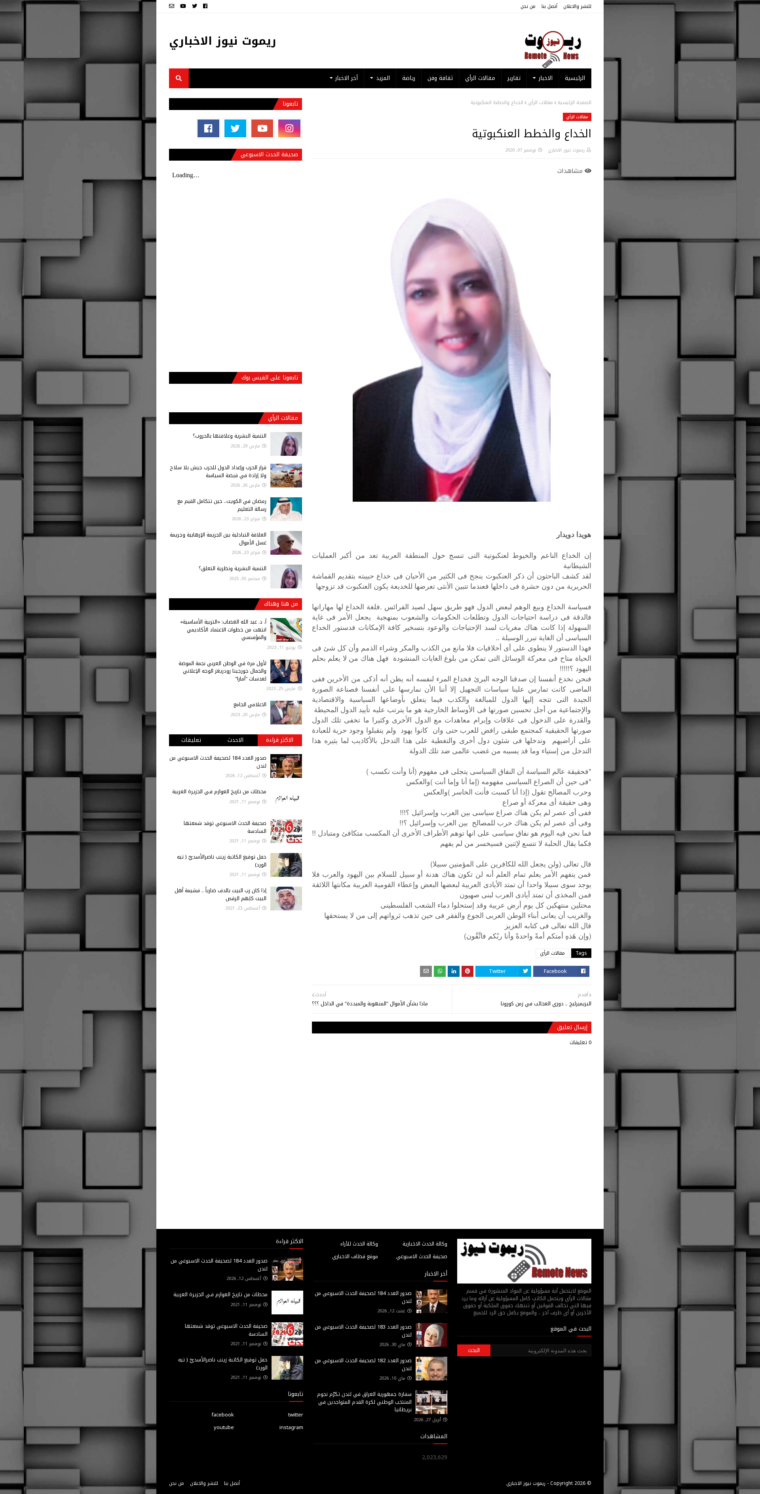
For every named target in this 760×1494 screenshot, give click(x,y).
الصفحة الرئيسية (574, 102)
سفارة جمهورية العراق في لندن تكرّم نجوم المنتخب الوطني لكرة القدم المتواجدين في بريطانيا (364, 1401)
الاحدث (235, 740)
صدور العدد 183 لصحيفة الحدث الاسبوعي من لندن (363, 1331)
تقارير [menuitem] (514, 78)
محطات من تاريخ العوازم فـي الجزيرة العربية (219, 791)
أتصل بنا (549, 6)
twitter (295, 1415)
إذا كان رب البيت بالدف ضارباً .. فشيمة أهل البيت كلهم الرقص (220, 894)
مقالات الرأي (540, 102)
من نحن (528, 6)
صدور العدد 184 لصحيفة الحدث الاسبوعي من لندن (217, 762)
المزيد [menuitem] (383, 78)
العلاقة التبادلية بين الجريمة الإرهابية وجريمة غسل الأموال (218, 539)
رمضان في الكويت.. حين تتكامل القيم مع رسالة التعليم (221, 505)
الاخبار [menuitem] (546, 78)
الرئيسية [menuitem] (575, 78)
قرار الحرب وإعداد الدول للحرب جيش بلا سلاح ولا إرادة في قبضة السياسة (218, 471)
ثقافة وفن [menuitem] (440, 78)
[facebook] (205, 6)
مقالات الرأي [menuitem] (480, 78)
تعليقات (191, 740)
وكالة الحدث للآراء (359, 1244)
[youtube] (183, 6)
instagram (291, 1427)
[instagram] (289, 128)
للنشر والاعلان (577, 6)
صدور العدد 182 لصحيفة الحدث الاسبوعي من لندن (363, 1364)
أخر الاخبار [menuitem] (346, 78)
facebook (222, 1415)
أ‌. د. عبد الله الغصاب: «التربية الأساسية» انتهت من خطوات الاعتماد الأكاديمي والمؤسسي (223, 629)
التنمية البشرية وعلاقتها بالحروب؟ (229, 436)
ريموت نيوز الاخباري (222, 40)
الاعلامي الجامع (250, 704)
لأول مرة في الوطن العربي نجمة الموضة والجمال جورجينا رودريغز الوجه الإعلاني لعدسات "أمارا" (222, 671)
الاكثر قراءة (279, 740)
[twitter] (194, 6)
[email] (172, 6)
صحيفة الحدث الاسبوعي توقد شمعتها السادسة (225, 827)
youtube (224, 1427)
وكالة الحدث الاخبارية (425, 1244)
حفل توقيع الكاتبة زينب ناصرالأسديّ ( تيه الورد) (221, 861)
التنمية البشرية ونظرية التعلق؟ (232, 568)
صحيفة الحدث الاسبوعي (421, 1256)
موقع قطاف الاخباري (355, 1256)
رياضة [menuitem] (408, 78)
